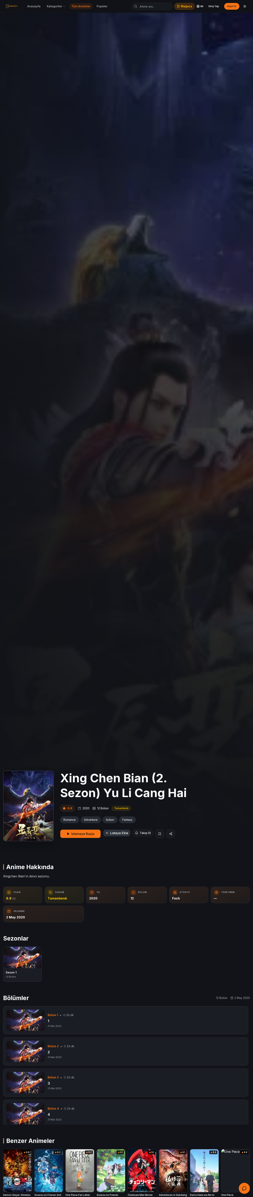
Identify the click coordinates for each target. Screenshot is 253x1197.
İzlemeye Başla (82, 834)
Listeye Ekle (119, 833)
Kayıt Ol (231, 6)
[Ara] (135, 6)
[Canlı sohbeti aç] (244, 1188)
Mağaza (186, 6)
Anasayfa (34, 6)
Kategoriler (54, 6)
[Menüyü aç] (244, 6)
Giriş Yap (213, 6)
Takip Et (145, 833)
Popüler (102, 6)
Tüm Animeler (81, 6)
